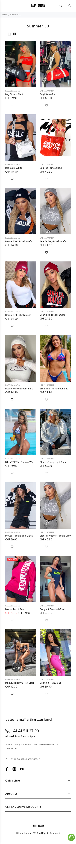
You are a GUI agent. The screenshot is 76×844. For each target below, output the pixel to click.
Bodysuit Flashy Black (51, 683)
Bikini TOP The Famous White (20, 462)
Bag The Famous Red (51, 168)
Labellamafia (12, 91)
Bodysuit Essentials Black (53, 609)
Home (4, 15)
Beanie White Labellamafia (19, 389)
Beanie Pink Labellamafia (18, 315)
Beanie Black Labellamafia (18, 241)
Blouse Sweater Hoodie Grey (55, 536)
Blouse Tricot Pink (14, 609)
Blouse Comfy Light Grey (53, 462)
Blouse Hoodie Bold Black (19, 536)
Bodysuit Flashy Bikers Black (19, 683)
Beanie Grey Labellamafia (53, 241)
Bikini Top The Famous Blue (54, 389)
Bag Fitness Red (48, 94)
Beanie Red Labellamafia (52, 315)
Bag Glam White (13, 168)
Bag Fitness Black (14, 94)
